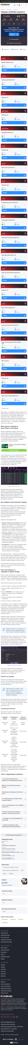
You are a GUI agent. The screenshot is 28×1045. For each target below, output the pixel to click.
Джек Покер (12, 455)
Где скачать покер (5, 937)
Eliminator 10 (5, 115)
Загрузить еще (5, 408)
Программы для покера (6, 939)
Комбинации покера (5, 935)
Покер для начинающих (6, 990)
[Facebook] (8, 1017)
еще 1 (13, 858)
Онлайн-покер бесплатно (6, 941)
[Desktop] (19, 23)
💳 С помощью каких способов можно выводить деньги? (12, 799)
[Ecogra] (21, 1039)
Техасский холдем (5, 949)
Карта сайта (14, 1028)
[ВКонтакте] (2, 1017)
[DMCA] (14, 1042)
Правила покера (4, 932)
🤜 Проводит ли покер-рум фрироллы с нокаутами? (12, 819)
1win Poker (3, 971)
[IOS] (9, 23)
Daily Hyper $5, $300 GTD (8, 220)
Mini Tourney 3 (5, 360)
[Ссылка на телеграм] (17, 5)
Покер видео (4, 952)
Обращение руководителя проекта (8, 1026)
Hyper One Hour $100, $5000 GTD (10, 237)
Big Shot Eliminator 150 (7, 62)
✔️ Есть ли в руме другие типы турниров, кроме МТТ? (13, 806)
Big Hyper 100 (5, 185)
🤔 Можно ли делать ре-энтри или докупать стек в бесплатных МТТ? (11, 812)
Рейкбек (2, 958)
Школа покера (4, 947)
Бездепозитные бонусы (6, 988)
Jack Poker (3, 969)
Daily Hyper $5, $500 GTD (8, 80)
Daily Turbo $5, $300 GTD (8, 167)
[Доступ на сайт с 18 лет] (16, 1039)
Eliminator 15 (5, 97)
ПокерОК (3, 966)
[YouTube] (17, 1017)
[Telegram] (5, 1017)
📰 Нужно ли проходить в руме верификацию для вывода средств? (11, 825)
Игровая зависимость (6, 1028)
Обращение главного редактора (8, 1024)
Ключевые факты (15, 39)
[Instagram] (14, 1017)
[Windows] (14, 23)
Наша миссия (20, 1026)
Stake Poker (3, 973)
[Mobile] (24, 23)
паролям (3, 681)
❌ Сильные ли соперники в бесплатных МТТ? (12, 792)
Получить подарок (14, 450)
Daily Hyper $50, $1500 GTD (9, 255)
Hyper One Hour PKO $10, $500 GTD (11, 272)
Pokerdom (3, 964)
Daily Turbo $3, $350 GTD (8, 307)
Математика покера (5, 956)
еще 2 (22, 852)
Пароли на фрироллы (5, 983)
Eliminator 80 (5, 150)
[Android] (4, 23)
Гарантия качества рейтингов (7, 1030)
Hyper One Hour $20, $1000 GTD (10, 325)
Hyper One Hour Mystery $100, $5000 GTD (11, 343)
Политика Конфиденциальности (8, 1021)
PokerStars (3, 975)
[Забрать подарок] (19, 5)
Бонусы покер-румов (5, 986)
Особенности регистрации (15, 43)
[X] (11, 1017)
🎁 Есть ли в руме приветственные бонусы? (11, 786)
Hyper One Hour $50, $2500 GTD (10, 395)
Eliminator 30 (5, 378)
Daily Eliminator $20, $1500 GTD (10, 202)
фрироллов (6, 507)
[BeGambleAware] (8, 1039)
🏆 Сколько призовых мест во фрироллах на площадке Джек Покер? (12, 779)
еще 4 (13, 855)
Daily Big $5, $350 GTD (7, 132)
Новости (2, 954)
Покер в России (4, 992)
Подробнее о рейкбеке (7, 885)
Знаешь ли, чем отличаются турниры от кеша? (17, 445)
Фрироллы (3, 981)
